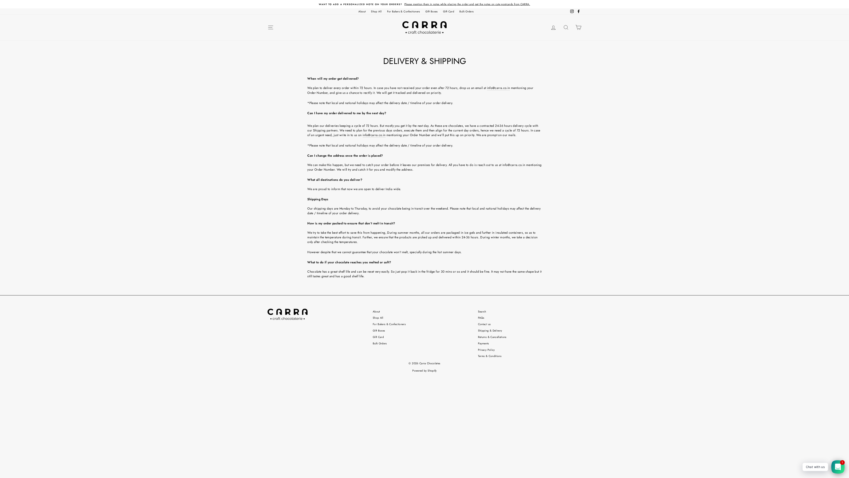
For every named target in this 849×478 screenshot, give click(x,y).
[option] (424, 4)
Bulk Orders (466, 11)
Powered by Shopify (424, 371)
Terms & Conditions (489, 356)
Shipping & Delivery (490, 330)
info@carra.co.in (498, 88)
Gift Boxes (431, 11)
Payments (483, 343)
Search (482, 311)
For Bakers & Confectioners (403, 11)
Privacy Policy (486, 350)
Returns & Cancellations (492, 337)
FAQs (481, 318)
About (362, 11)
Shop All (376, 11)
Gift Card (448, 11)
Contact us (484, 324)
